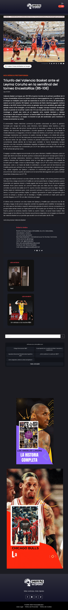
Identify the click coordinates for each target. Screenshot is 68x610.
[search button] (62, 336)
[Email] (63, 63)
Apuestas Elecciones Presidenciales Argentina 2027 (20, 354)
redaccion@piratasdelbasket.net (30, 247)
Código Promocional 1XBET (20, 348)
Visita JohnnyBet (35, 364)
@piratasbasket (29, 241)
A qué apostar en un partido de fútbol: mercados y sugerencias (49, 349)
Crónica (10, 75)
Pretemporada (21, 75)
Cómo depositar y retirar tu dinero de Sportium (20, 360)
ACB (5, 75)
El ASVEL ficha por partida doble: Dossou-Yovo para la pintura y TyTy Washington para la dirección (29, 17)
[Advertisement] (20, 380)
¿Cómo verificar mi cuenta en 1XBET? (49, 354)
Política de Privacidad (31, 607)
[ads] (35, 431)
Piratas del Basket (31, 245)
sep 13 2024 (6, 92)
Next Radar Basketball (22, 237)
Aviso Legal (19, 607)
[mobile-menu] (63, 3)
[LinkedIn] (51, 63)
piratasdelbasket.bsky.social (31, 243)
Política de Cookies (46, 607)
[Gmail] (56, 63)
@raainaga (30, 239)
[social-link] (27, 597)
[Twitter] (54, 63)
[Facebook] (49, 63)
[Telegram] (61, 63)
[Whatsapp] (58, 63)
